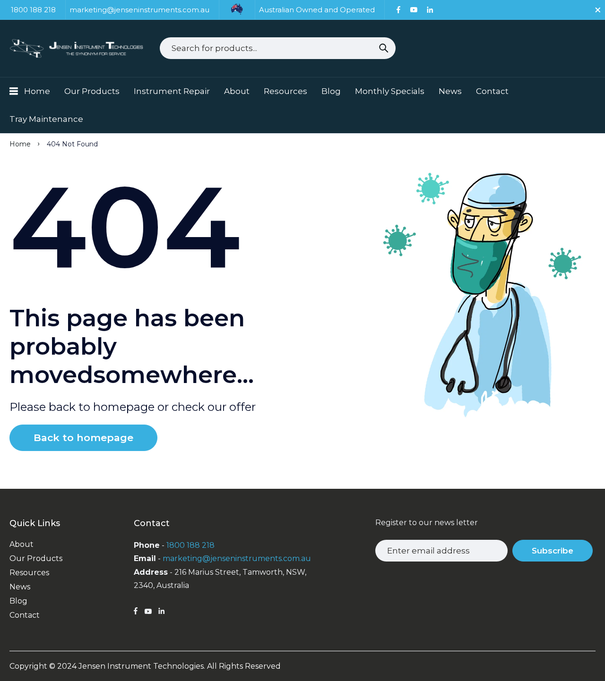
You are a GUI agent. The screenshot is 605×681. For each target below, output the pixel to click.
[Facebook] (398, 9)
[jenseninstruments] (77, 48)
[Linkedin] (430, 9)
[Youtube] (413, 10)
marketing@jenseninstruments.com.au (237, 558)
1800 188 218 (190, 545)
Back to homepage (83, 437)
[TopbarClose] (598, 10)
